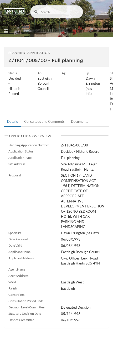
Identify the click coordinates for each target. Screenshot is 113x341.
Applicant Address (21, 258)
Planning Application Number (28, 145)
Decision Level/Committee (26, 307)
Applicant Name (19, 252)
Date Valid (15, 245)
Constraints (16, 295)
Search (36, 11)
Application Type (20, 158)
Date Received (18, 239)
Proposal (14, 175)
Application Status (20, 151)
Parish (12, 288)
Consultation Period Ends (25, 301)
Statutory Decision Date (24, 313)
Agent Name (16, 269)
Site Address (16, 164)
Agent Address (18, 276)
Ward (12, 282)
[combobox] (56, 11)
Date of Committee (21, 320)
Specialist (14, 233)
